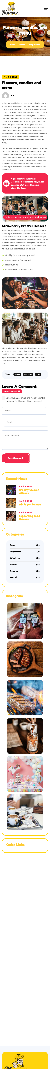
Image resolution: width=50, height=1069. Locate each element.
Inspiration (25, 551)
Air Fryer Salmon (30, 504)
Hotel (17, 374)
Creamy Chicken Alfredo (29, 491)
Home (12, 44)
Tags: (7, 374)
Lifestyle (25, 558)
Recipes (25, 571)
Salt (38, 374)
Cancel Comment (11, 391)
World (22, 44)
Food (25, 545)
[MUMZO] (10, 8)
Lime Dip (28, 374)
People (25, 564)
